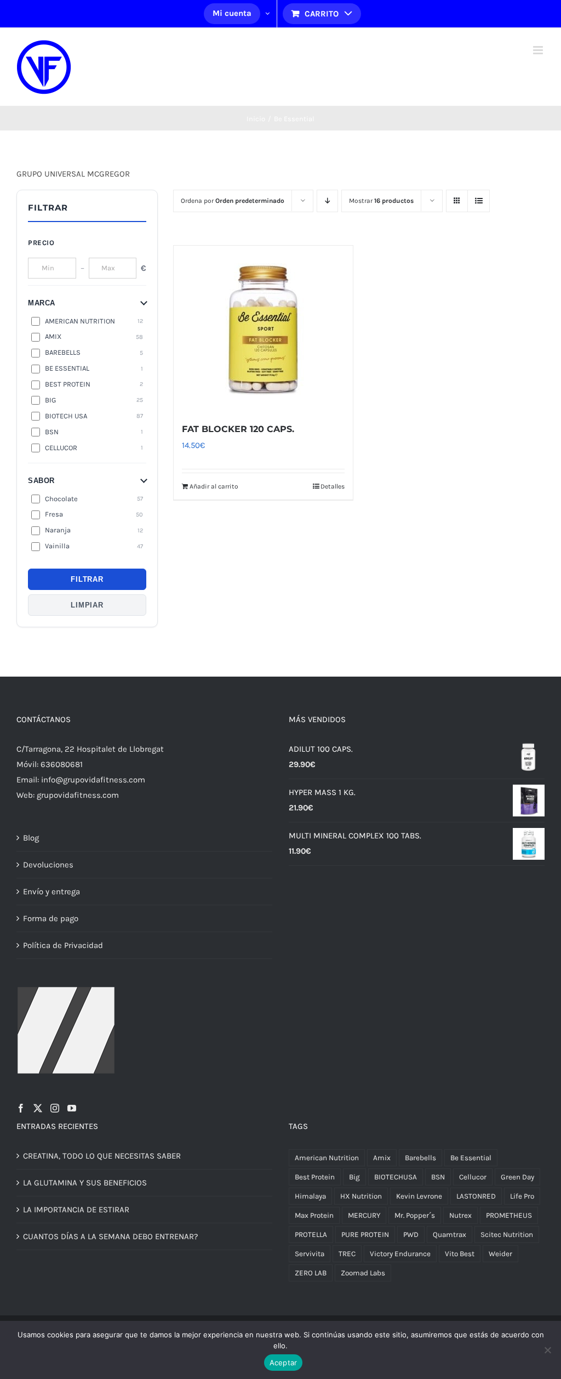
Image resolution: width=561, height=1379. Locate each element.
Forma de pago (50, 918)
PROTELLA (311, 1234)
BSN (438, 1177)
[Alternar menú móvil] (539, 50)
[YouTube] (71, 1108)
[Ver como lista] (478, 201)
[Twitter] (37, 1108)
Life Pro (522, 1196)
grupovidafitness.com (78, 795)
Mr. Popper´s (414, 1215)
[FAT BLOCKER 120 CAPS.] (263, 328)
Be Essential (470, 1158)
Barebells (420, 1158)
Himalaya (310, 1196)
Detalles (332, 486)
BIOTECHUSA (395, 1177)
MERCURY (364, 1215)
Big (354, 1177)
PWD (411, 1234)
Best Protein (315, 1177)
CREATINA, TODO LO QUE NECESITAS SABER (102, 1156)
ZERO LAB (311, 1273)
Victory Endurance (400, 1254)
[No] (547, 1349)
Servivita (309, 1254)
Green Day (517, 1177)
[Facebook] (20, 1108)
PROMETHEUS (509, 1215)
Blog (31, 838)
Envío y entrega (51, 891)
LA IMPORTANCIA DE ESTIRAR (76, 1210)
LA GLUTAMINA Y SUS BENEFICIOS (85, 1183)
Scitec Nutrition (506, 1234)
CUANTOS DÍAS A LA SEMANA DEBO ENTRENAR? (110, 1236)
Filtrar (87, 579)
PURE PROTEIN (365, 1234)
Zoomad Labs (363, 1273)
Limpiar (87, 605)
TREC (347, 1254)
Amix (382, 1158)
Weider (500, 1254)
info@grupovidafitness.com (93, 780)
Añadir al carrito (214, 486)
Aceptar (283, 1362)
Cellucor (472, 1177)
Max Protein (314, 1215)
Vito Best (459, 1254)
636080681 (62, 764)
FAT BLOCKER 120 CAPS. (238, 429)
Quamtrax (449, 1234)
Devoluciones (48, 865)
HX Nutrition (361, 1196)
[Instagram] (54, 1108)
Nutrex (460, 1215)
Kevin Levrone (419, 1196)
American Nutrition (327, 1158)
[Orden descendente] (327, 201)
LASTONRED (476, 1196)
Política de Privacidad (63, 945)
